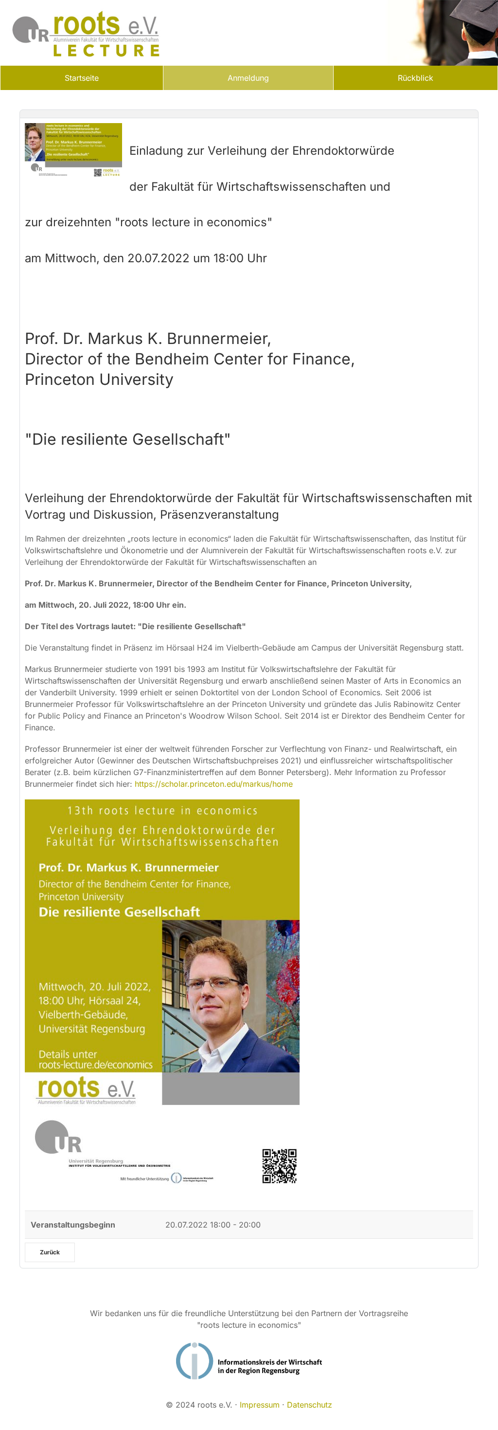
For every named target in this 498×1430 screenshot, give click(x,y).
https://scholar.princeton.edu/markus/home (214, 784)
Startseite (82, 78)
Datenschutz (309, 1405)
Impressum (260, 1405)
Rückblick (415, 78)
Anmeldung (248, 78)
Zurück (50, 1252)
